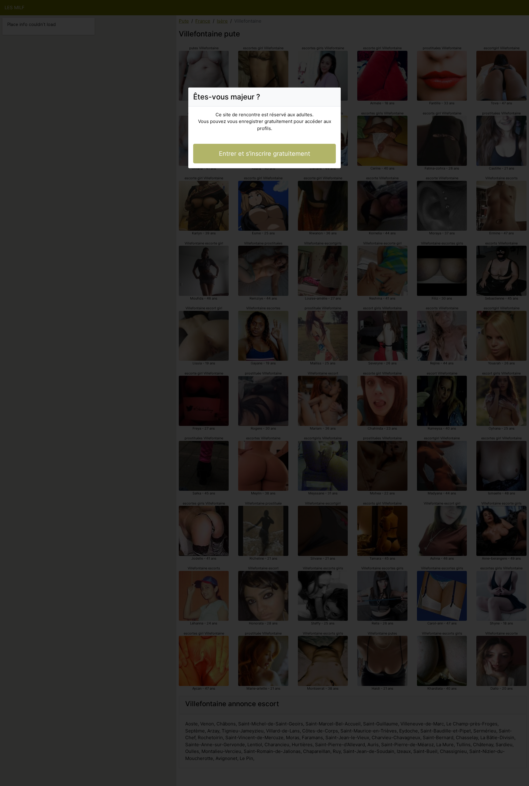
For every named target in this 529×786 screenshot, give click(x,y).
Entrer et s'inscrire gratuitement (264, 153)
